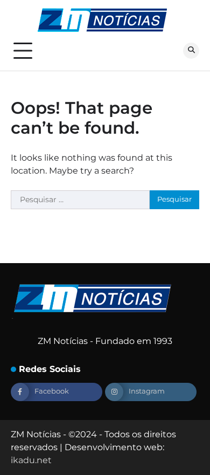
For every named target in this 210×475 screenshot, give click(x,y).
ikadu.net (31, 460)
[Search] (191, 51)
